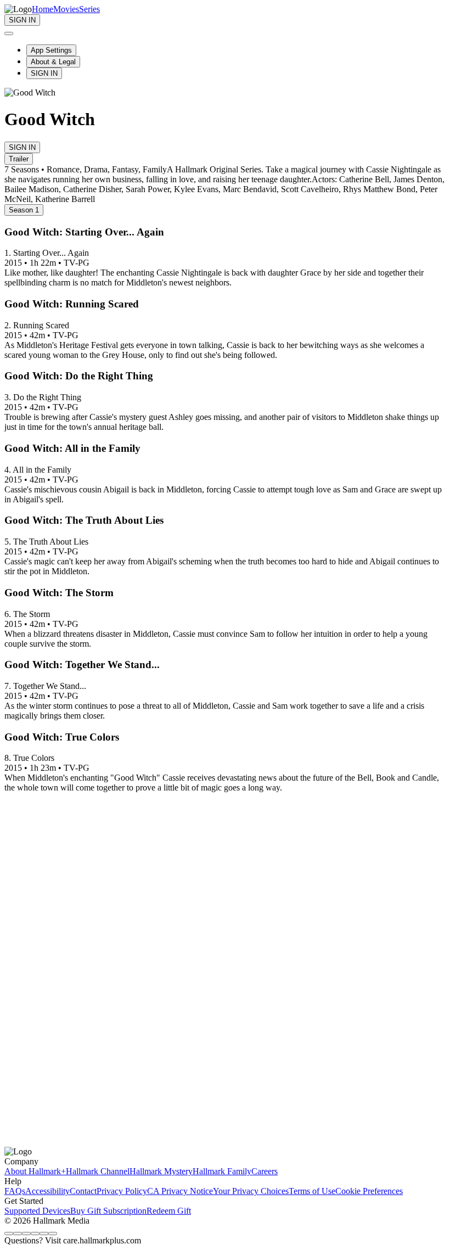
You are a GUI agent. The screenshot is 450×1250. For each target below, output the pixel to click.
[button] (225, 737)
